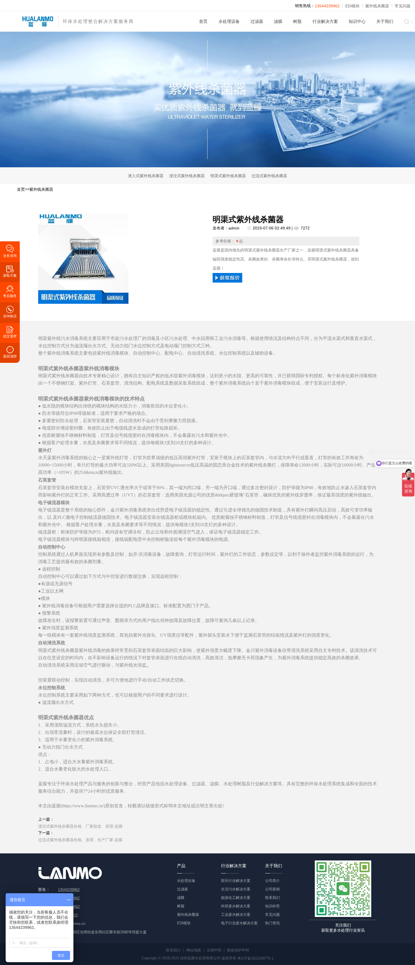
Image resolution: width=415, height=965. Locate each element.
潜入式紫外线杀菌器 (145, 176)
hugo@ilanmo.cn (71, 923)
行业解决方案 (325, 21)
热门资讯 (272, 923)
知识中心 (357, 21)
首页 (203, 21)
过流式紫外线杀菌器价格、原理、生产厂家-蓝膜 (80, 840)
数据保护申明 (238, 950)
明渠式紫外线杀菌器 (228, 176)
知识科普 (272, 906)
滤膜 (278, 21)
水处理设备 (229, 21)
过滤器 (256, 21)
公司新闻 (272, 889)
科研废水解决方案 (235, 906)
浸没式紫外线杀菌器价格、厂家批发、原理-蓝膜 (80, 826)
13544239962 (327, 6)
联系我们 (272, 897)
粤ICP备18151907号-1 (255, 958)
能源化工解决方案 (235, 897)
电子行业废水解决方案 (239, 923)
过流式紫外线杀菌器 (269, 176)
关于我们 (384, 21)
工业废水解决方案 (235, 914)
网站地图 (193, 950)
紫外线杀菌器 (377, 6)
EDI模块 (352, 6)
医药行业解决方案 (235, 881)
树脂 (297, 21)
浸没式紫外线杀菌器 (187, 176)
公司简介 (272, 881)
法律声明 (214, 950)
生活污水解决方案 (235, 889)
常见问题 (402, 6)
